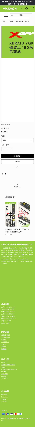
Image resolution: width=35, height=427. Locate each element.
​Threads (3, 399)
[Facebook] (5, 174)
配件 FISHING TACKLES (8, 318)
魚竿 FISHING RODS (7, 314)
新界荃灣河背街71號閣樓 (8, 365)
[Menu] (6, 15)
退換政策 (3, 346)
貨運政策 (3, 344)
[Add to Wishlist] (17, 167)
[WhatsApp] (2, 174)
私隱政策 (3, 339)
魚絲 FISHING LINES (7, 309)
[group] (17, 220)
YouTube (4, 401)
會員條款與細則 (5, 337)
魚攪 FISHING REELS (8, 312)
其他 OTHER (5, 323)
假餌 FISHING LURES (8, 316)
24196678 (4, 378)
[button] (33, 8)
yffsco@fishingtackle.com (9, 369)
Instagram (4, 397)
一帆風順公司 (10, 8)
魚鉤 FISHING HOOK (7, 307)
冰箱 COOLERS (6, 321)
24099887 (4, 374)
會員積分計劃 (5, 342)
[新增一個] (11, 149)
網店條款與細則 (5, 335)
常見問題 (3, 349)
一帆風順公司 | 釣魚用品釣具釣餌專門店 (16, 244)
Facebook (4, 394)
